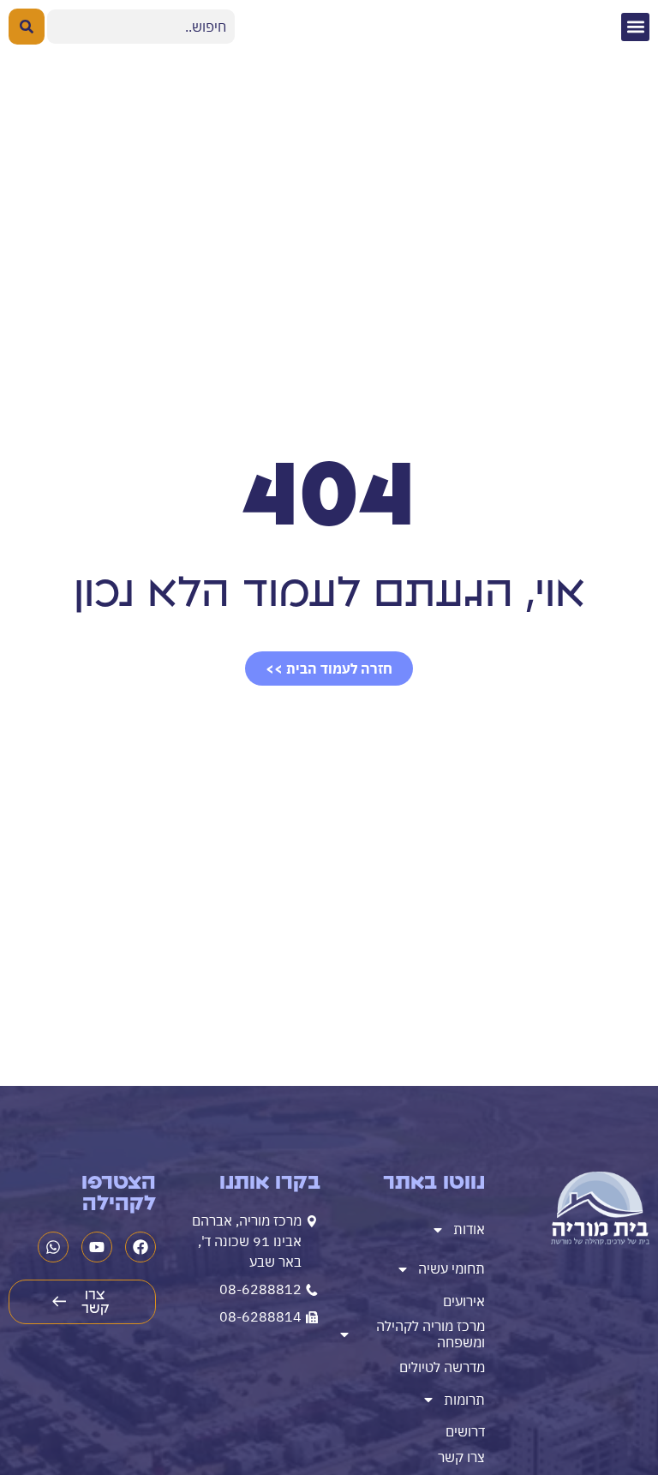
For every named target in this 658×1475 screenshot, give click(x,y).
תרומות (464, 1399)
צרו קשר (461, 1457)
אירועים (464, 1301)
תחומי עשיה (451, 1268)
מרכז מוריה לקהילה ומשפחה (430, 1334)
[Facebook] (140, 1247)
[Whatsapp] (53, 1247)
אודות (469, 1229)
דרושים (465, 1431)
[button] (635, 27)
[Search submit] (27, 27)
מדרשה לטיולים (442, 1367)
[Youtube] (96, 1247)
